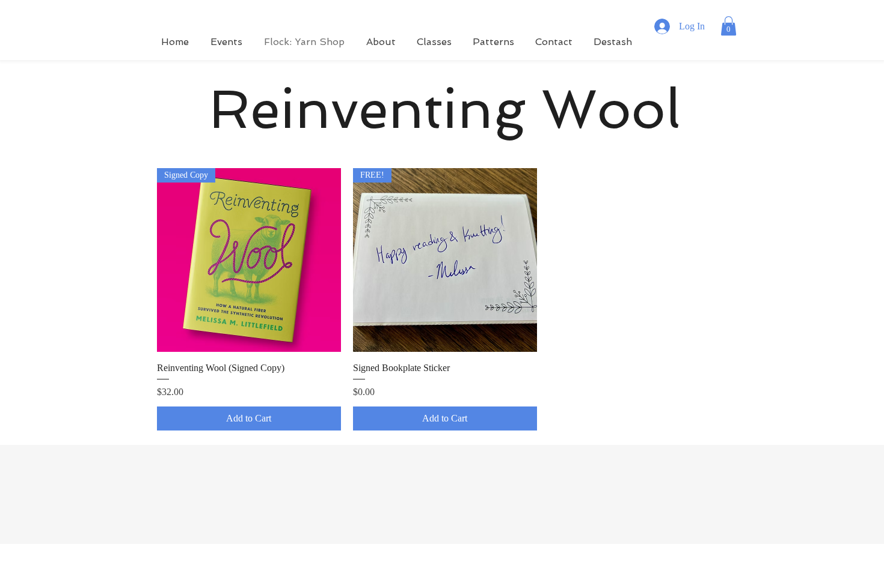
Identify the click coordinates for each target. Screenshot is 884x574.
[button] (728, 25)
